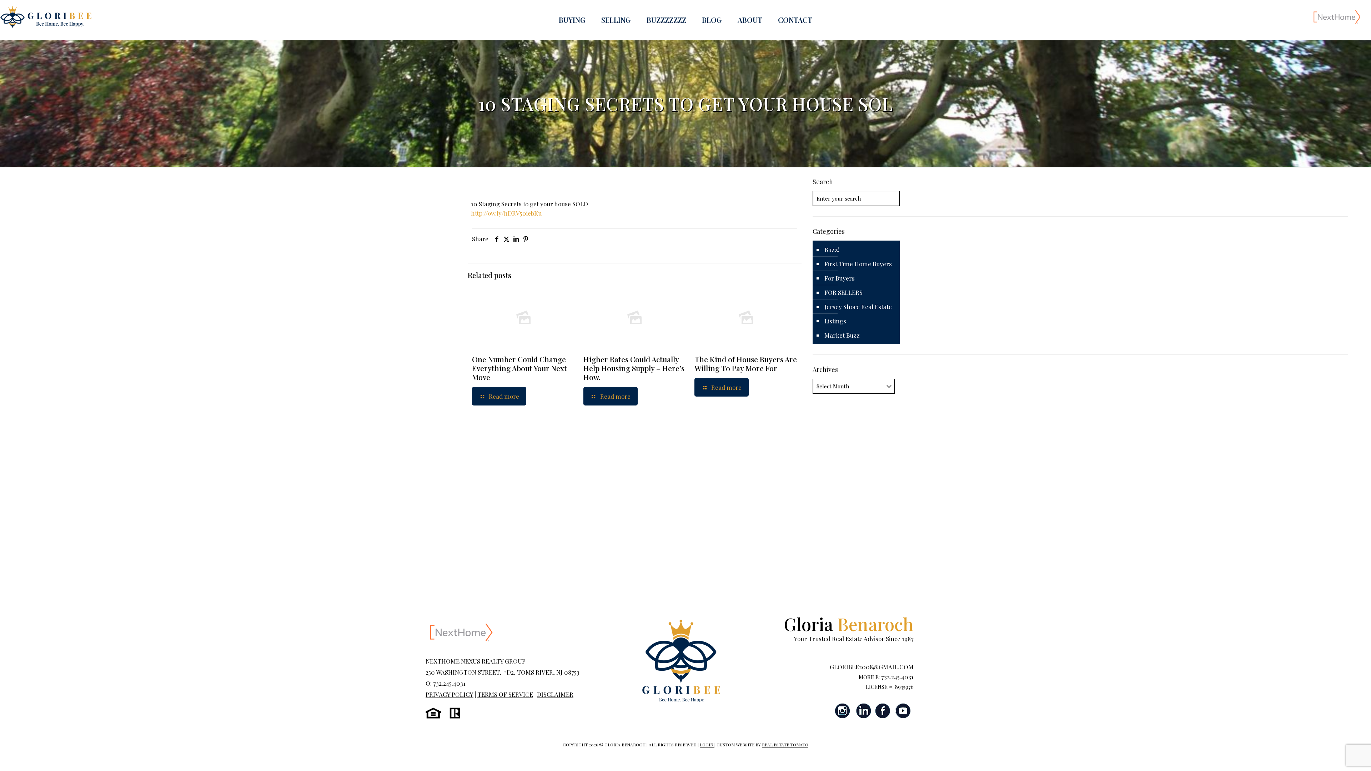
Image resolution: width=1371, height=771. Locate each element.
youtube (903, 711)
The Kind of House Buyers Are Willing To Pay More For (745, 363)
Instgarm (843, 711)
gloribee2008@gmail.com (872, 667)
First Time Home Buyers (858, 264)
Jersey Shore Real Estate (858, 307)
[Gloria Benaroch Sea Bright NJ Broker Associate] (45, 16)
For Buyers (839, 278)
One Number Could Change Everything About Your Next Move (519, 368)
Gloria (849, 623)
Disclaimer (555, 694)
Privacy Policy (449, 694)
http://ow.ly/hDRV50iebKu (506, 213)
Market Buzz (842, 335)
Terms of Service (505, 694)
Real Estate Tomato (785, 744)
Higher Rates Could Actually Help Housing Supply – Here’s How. (633, 368)
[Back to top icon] (1336, 756)
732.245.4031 (897, 677)
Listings (835, 321)
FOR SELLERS (843, 292)
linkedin (863, 711)
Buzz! (831, 249)
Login (707, 744)
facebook (883, 711)
